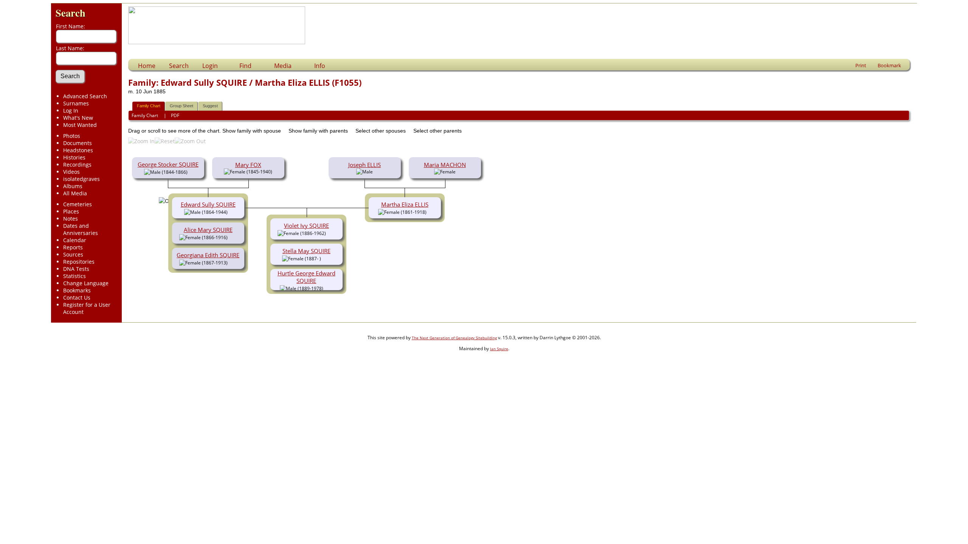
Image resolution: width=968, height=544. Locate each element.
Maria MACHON (445, 164)
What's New (78, 117)
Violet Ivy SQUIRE (306, 225)
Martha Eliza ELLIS (404, 204)
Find (245, 66)
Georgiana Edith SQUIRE (208, 255)
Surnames (76, 103)
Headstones (78, 150)
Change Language (86, 283)
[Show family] (233, 237)
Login (210, 66)
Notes (70, 218)
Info (319, 66)
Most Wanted (80, 124)
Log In (70, 110)
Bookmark (889, 65)
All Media (75, 193)
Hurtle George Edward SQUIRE (306, 276)
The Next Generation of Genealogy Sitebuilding (454, 337)
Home (146, 66)
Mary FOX (248, 164)
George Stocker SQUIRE (168, 164)
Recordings (77, 164)
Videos (71, 171)
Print (860, 65)
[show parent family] (190, 171)
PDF (175, 115)
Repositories (79, 261)
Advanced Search (85, 96)
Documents (77, 143)
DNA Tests (76, 268)
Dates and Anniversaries (80, 229)
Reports (73, 247)
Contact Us (76, 297)
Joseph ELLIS (364, 164)
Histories (74, 157)
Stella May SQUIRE (306, 251)
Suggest (210, 106)
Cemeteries (77, 204)
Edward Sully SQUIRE (208, 204)
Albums (72, 186)
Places (71, 211)
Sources (73, 254)
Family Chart (148, 106)
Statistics (74, 276)
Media (283, 66)
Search (70, 12)
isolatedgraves (81, 178)
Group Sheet (181, 106)
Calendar (74, 240)
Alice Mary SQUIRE (208, 229)
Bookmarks (77, 290)
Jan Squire (499, 348)
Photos (71, 135)
